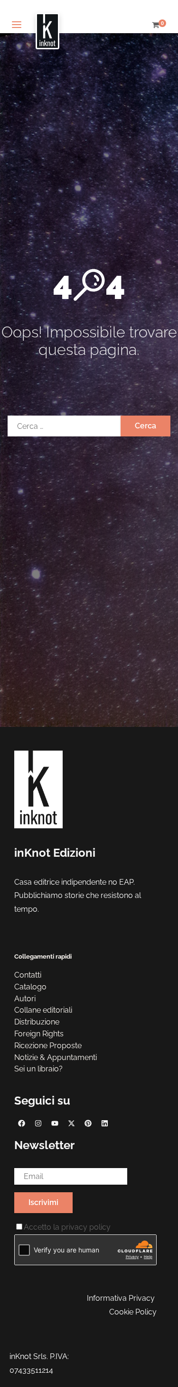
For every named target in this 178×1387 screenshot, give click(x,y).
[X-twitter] (71, 1123)
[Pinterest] (88, 1123)
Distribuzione (36, 1021)
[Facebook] (21, 1123)
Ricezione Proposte (48, 1045)
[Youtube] (54, 1123)
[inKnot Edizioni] (47, 25)
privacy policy (86, 1227)
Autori (25, 998)
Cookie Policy (133, 1311)
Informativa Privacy (121, 1298)
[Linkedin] (104, 1123)
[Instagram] (38, 1123)
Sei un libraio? (38, 1068)
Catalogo (30, 986)
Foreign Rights (39, 1033)
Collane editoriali (43, 1010)
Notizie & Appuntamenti (55, 1057)
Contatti (27, 974)
